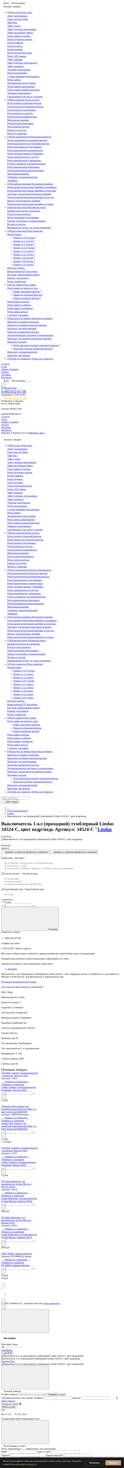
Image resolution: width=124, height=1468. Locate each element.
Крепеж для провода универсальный (26, 221)
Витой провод (15, 234)
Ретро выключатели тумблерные (24, 160)
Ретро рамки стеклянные (20, 308)
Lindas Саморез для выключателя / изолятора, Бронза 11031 (18, 1163)
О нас (4, 366)
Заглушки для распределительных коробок (29, 194)
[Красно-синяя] (12, 1347)
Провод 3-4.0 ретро (24, 258)
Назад (63, 1394)
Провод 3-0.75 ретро (24, 247)
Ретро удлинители (17, 281)
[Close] (25, 1321)
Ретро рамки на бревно (19, 305)
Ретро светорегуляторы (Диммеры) (25, 153)
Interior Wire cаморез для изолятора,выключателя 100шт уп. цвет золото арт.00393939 (19, 1126)
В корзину (52, 929)
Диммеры (12, 180)
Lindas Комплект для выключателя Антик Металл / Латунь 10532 (19, 1199)
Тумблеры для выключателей (22, 177)
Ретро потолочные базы (19, 52)
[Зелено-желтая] (16, 1347)
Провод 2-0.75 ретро (24, 237)
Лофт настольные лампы (20, 32)
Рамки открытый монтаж (27, 298)
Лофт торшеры (15, 59)
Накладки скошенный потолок (23, 332)
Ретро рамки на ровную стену (23, 288)
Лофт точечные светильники (22, 63)
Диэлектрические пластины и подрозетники (30, 335)
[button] (5, 1361)
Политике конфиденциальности (23, 1464)
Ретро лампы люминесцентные (23, 90)
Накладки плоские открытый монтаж (33, 348)
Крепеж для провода (18, 278)
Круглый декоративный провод (24, 274)
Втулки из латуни (16, 224)
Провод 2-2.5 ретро (24, 244)
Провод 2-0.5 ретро (24, 264)
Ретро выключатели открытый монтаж (27, 140)
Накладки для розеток (19, 355)
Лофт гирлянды (15, 66)
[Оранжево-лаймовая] (21, 1347)
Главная (5, 364)
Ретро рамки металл (17, 311)
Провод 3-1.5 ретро (24, 251)
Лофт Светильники (17, 16)
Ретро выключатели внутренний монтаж (28, 143)
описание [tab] (12, 969)
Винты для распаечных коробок (24, 201)
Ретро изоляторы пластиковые (23, 217)
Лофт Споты (14, 26)
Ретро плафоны (15, 42)
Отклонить (94, 1463)
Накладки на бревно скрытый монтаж (27, 325)
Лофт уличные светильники (22, 29)
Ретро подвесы (15, 46)
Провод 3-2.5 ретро (24, 254)
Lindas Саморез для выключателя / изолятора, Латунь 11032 (18, 1088)
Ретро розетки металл (18, 126)
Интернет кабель (16, 268)
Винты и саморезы (17, 133)
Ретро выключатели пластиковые (24, 147)
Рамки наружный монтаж (27, 291)
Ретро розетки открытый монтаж (24, 103)
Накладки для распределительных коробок (29, 338)
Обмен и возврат (10, 369)
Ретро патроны (15, 49)
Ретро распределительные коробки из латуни (30, 197)
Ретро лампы (14, 79)
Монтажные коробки (18, 120)
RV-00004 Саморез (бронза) (15, 1265)
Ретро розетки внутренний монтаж (25, 106)
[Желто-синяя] (3, 1347)
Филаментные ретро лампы (21, 83)
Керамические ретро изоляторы (23, 211)
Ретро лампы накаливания (21, 86)
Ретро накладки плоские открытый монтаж (36, 345)
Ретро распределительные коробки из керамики (32, 187)
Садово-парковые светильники (23, 76)
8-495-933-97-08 (13, 391)
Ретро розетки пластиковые (21, 110)
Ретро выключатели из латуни (23, 157)
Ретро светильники (17, 73)
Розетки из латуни (17, 130)
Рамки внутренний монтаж (28, 295)
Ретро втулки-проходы (19, 214)
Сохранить (6, 1350)
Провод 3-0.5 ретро (24, 261)
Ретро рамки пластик (18, 301)
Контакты (6, 377)
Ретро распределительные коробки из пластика (32, 190)
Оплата (5, 372)
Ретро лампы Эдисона (19, 36)
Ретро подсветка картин (20, 39)
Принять (113, 1463)
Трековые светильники (19, 93)
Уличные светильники (19, 69)
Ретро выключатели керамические (25, 150)
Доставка (6, 374)
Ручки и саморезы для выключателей (26, 163)
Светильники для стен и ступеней (25, 96)
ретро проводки (51, 1303)
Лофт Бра (12, 22)
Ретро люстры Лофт (17, 19)
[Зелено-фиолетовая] (8, 1347)
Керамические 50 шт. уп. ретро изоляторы (29, 227)
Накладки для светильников (22, 328)
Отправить (53, 1394)
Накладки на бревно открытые (23, 322)
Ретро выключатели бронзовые (23, 167)
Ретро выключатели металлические (25, 170)
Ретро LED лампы (17, 56)
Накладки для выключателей (22, 352)
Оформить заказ (36, 433)
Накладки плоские (17, 342)
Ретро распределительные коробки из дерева (30, 204)
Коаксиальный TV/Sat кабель (22, 271)
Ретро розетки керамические (22, 116)
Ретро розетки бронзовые (20, 123)
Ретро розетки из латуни (20, 113)
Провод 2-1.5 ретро (24, 241)
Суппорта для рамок (18, 315)
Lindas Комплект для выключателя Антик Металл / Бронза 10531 (19, 1236)
